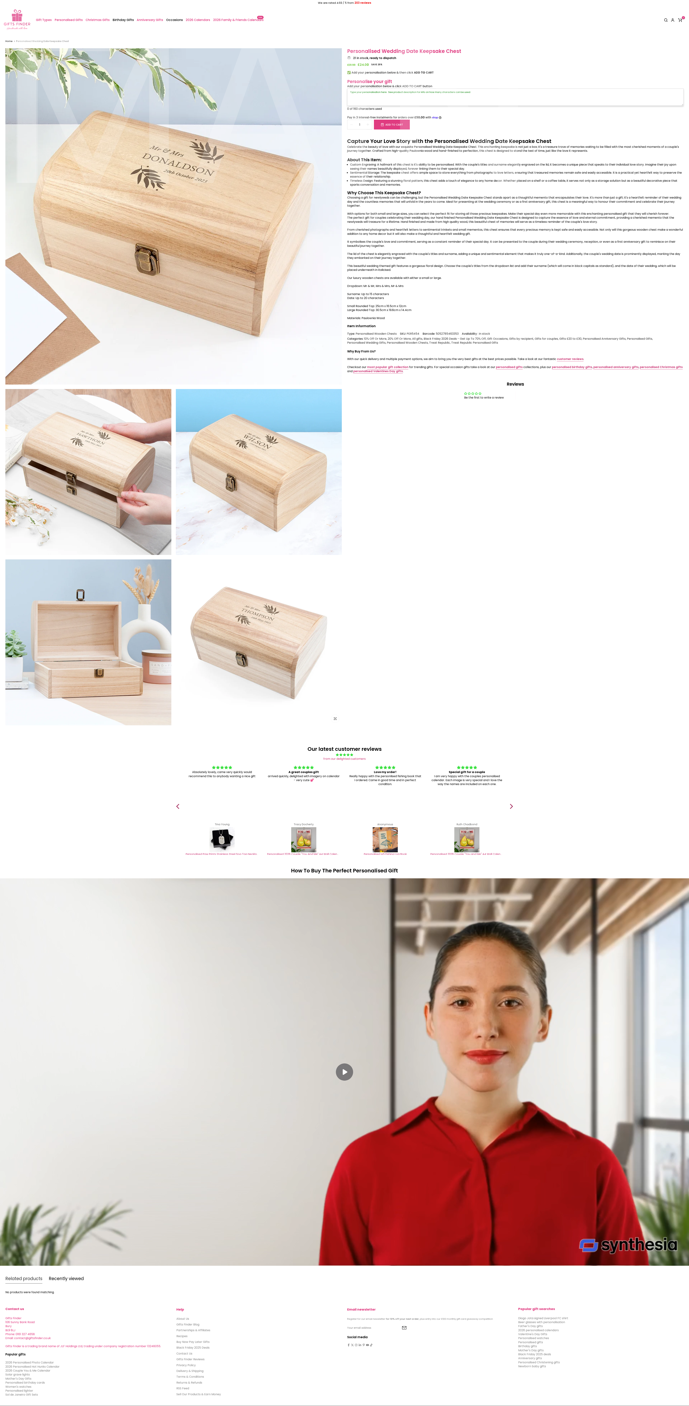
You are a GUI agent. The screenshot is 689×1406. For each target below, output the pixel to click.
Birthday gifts (527, 1346)
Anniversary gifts (530, 1358)
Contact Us (184, 1353)
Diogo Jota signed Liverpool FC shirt (543, 1318)
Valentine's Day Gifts (532, 1334)
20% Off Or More (399, 339)
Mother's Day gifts (531, 1350)
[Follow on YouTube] (367, 1345)
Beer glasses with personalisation (541, 1322)
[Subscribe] (400, 1328)
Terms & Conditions (190, 1377)
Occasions (174, 20)
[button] (178, 806)
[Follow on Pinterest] (363, 1345)
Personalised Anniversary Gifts (604, 339)
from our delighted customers (344, 759)
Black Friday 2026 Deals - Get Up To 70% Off (455, 339)
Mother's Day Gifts (18, 1379)
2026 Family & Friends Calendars (238, 20)
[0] (680, 20)
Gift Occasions (497, 339)
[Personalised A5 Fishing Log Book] (385, 839)
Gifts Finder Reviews (190, 1359)
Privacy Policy (186, 1365)
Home (9, 41)
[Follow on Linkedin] (359, 1345)
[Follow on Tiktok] (371, 1345)
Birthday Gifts (123, 20)
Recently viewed (66, 1279)
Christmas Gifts (98, 20)
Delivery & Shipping (189, 1371)
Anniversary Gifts (150, 20)
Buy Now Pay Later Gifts (193, 1342)
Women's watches (18, 1387)
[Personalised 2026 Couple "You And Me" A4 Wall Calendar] (303, 839)
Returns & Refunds (189, 1383)
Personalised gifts (530, 1342)
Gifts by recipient (521, 339)
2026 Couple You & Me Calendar (27, 1371)
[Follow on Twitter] (352, 1345)
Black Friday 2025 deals (534, 1354)
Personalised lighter (19, 1391)
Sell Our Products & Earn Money (198, 1394)
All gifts (417, 339)
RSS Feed (182, 1388)
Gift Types (44, 20)
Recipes (182, 1336)
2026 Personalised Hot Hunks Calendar (32, 1367)
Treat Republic (439, 343)
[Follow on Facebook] (348, 1345)
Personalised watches (533, 1338)
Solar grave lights (17, 1375)
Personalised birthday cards (25, 1383)
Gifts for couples (546, 339)
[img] (344, 755)
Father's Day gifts (530, 1326)
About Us (182, 1319)
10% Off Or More (375, 339)
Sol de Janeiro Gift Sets (21, 1395)
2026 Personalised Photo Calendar (29, 1363)
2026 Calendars (198, 20)
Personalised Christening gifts (539, 1362)
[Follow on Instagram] (356, 1345)
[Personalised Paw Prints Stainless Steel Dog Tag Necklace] (222, 839)
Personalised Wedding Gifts (366, 343)
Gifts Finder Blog (187, 1324)
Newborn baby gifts (532, 1366)
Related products (23, 1279)
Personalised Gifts (69, 20)
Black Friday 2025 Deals (193, 1348)
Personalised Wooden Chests (376, 334)
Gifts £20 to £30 (570, 339)
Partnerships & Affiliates (193, 1330)
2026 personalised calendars (538, 1330)
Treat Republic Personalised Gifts (474, 343)
